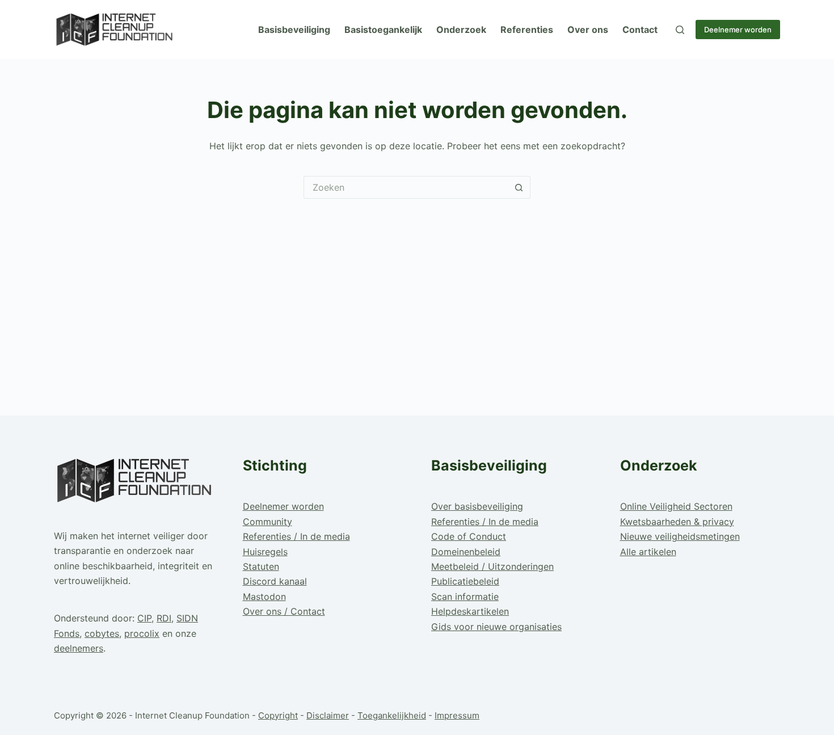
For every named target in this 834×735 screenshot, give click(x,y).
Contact (640, 29)
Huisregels (265, 551)
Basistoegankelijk (383, 29)
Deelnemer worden (738, 29)
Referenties (526, 29)
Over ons (587, 29)
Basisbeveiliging (294, 29)
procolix (141, 633)
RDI (164, 618)
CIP (144, 618)
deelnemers (78, 648)
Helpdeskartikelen (470, 611)
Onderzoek (461, 29)
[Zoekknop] (519, 187)
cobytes (102, 633)
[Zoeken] (680, 30)
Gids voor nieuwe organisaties (496, 626)
